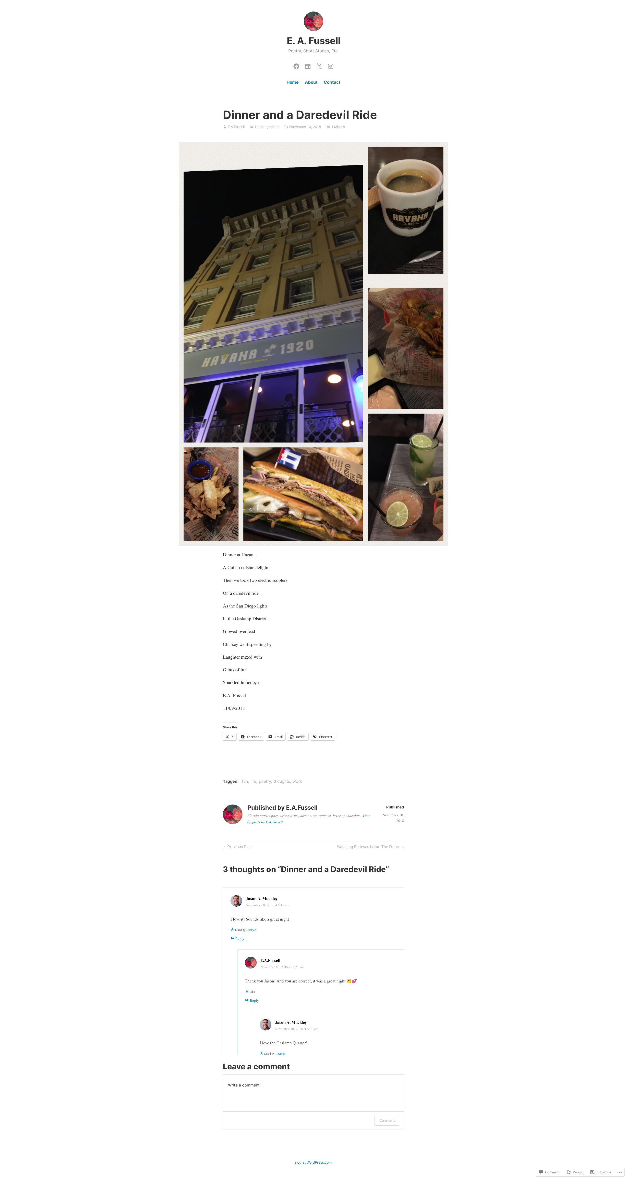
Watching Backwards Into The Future (368, 847)
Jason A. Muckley (262, 898)
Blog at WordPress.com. (313, 1162)
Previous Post (237, 847)
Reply (239, 938)
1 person (251, 930)
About (311, 82)
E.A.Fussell (236, 127)
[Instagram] (330, 65)
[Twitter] (319, 65)
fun (245, 781)
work (297, 781)
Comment (387, 1120)
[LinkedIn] (308, 65)
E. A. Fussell (313, 40)
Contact (332, 82)
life (253, 781)
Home (293, 82)
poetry (265, 781)
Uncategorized (267, 127)
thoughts (282, 781)
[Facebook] (296, 65)
